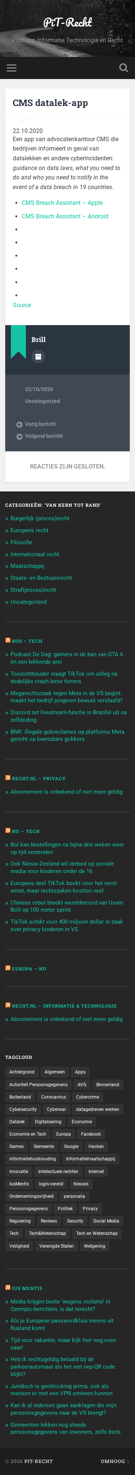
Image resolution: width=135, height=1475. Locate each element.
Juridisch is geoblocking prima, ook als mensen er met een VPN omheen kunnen (61, 1390)
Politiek (65, 1208)
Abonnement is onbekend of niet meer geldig (66, 791)
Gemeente (44, 1146)
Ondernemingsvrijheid (31, 1196)
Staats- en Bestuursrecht (41, 578)
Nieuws (81, 1184)
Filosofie (21, 542)
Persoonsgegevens (28, 1208)
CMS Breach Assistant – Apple (62, 202)
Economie (82, 1121)
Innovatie (18, 1171)
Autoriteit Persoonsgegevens (38, 1084)
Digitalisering (48, 1121)
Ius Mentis (27, 1288)
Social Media (106, 1221)
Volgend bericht (44, 436)
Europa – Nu (29, 969)
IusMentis (19, 1184)
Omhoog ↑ (115, 1461)
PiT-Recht (67, 22)
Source (22, 305)
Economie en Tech (27, 1134)
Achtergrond (21, 1072)
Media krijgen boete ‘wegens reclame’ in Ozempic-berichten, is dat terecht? (60, 1305)
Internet (96, 1171)
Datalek (17, 1121)
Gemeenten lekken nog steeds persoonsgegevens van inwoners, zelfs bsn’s (65, 1428)
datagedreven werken (97, 1109)
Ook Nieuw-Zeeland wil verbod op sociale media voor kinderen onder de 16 (62, 867)
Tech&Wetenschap (47, 1233)
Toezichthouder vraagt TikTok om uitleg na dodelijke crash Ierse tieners (63, 677)
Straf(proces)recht (33, 590)
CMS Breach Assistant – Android (65, 216)
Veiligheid (19, 1246)
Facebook (91, 1134)
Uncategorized (42, 401)
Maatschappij (27, 566)
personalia (74, 1196)
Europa (63, 1134)
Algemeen (55, 1072)
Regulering (20, 1221)
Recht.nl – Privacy (39, 778)
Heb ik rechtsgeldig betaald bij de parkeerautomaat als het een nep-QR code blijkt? (62, 1367)
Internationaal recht (34, 554)
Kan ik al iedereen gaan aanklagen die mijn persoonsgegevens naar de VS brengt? (63, 1409)
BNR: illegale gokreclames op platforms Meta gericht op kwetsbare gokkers (67, 736)
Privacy (90, 1208)
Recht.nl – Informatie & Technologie (64, 1006)
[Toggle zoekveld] (123, 68)
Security (75, 1221)
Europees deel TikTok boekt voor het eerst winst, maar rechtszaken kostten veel (63, 887)
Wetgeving (94, 1246)
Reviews (49, 1221)
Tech (14, 1233)
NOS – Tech (27, 641)
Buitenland (20, 1097)
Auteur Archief (38, 356)
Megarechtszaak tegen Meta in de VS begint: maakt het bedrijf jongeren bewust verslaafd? (66, 697)
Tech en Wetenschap (97, 1233)
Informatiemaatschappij (90, 1158)
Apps (80, 1072)
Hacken (96, 1146)
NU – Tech (26, 831)
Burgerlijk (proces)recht (39, 518)
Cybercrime (87, 1097)
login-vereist (51, 1184)
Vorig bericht (40, 424)
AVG (82, 1084)
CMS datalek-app (50, 103)
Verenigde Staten (56, 1246)
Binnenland (107, 1084)
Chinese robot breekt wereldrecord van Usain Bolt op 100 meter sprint (66, 906)
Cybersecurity (23, 1109)
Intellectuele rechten (58, 1171)
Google (71, 1146)
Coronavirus (53, 1097)
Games (16, 1146)
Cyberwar (56, 1109)
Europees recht (29, 530)
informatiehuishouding (32, 1158)
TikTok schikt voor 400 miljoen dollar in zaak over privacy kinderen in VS (66, 925)
